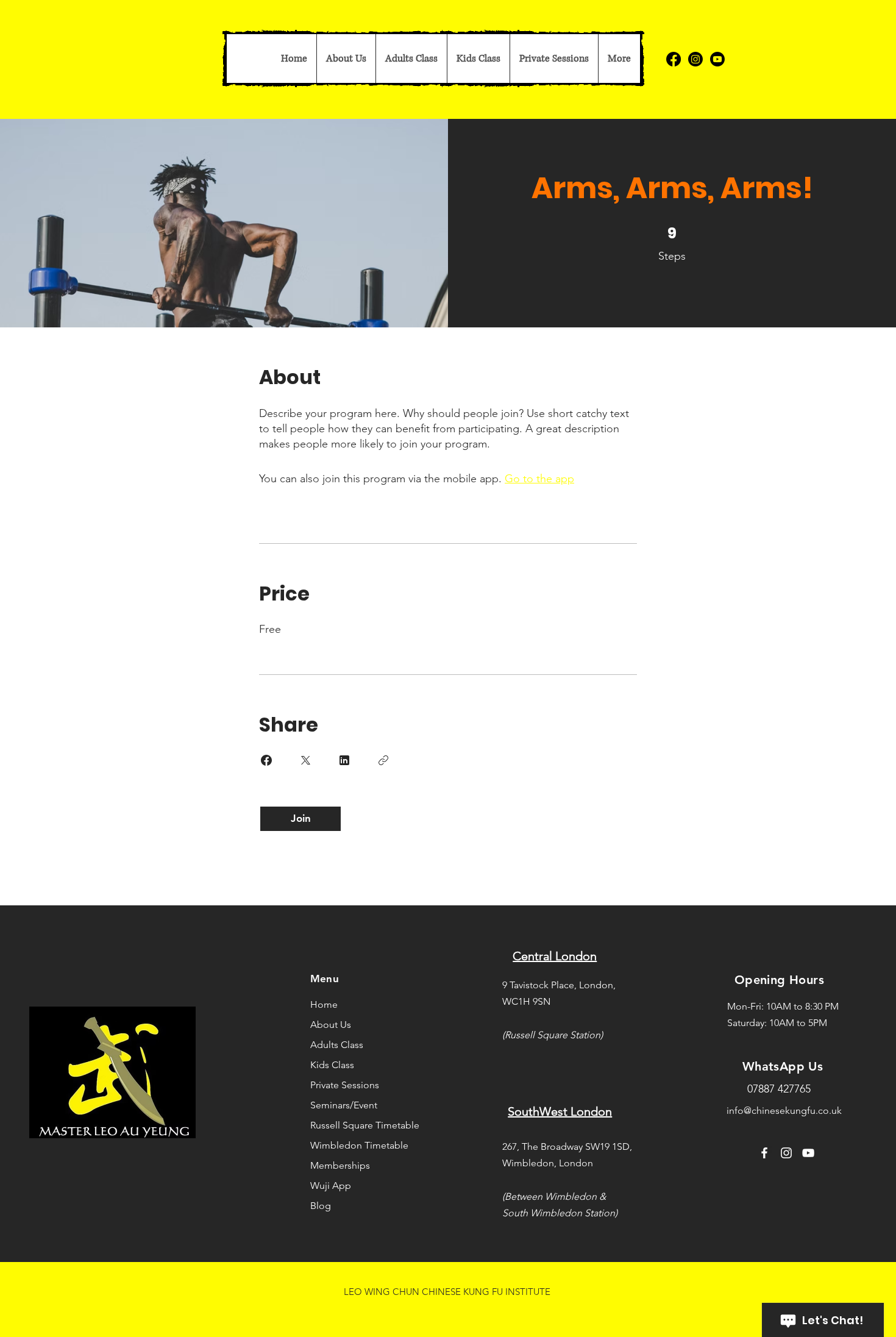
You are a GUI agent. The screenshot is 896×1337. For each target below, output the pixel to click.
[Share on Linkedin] (344, 760)
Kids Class (332, 1065)
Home (324, 1004)
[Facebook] (673, 59)
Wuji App (330, 1185)
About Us (330, 1024)
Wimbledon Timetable (346, 1145)
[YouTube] (808, 1153)
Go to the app (539, 478)
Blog (320, 1205)
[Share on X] (305, 760)
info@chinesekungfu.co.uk (784, 1110)
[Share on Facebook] (266, 760)
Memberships (340, 1165)
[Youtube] (717, 59)
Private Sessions (344, 1085)
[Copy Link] (383, 760)
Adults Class (336, 1044)
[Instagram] (695, 59)
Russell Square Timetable (346, 1125)
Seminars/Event (343, 1105)
